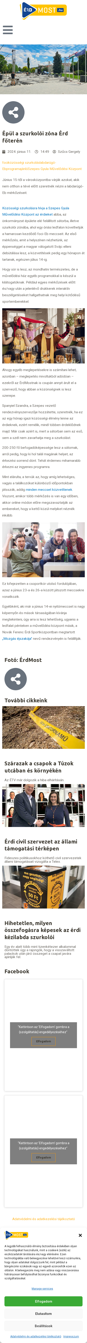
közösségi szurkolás (24, 163)
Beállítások (43, 1326)
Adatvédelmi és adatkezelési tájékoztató (35, 1336)
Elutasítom (43, 1314)
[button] (80, 1235)
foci (5, 163)
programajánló (17, 169)
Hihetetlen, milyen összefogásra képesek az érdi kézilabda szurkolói (42, 930)
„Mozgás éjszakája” (17, 639)
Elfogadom (43, 1301)
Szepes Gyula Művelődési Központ (55, 169)
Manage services (42, 1288)
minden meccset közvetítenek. (49, 490)
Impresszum (71, 1336)
